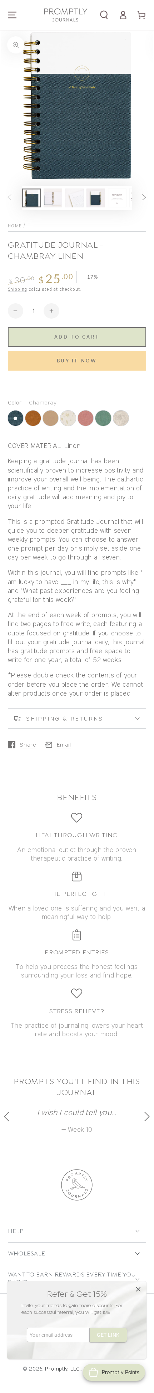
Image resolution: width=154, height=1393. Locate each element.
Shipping (18, 289)
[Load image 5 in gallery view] (117, 198)
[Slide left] (9, 198)
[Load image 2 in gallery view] (53, 198)
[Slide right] (144, 198)
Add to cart (77, 337)
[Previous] (8, 1117)
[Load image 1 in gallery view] (31, 198)
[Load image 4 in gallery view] (95, 198)
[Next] (146, 1117)
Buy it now (77, 360)
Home (15, 225)
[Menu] (12, 15)
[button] (104, 15)
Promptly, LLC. (62, 1369)
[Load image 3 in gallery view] (74, 198)
